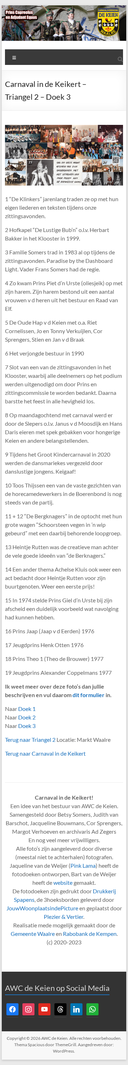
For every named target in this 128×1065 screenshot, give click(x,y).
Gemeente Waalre (33, 933)
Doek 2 (27, 717)
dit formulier (89, 694)
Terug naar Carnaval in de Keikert (45, 753)
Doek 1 (27, 708)
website (63, 882)
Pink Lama (83, 865)
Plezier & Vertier (63, 916)
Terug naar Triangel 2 (30, 739)
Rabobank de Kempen (90, 933)
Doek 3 (27, 725)
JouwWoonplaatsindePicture (42, 908)
